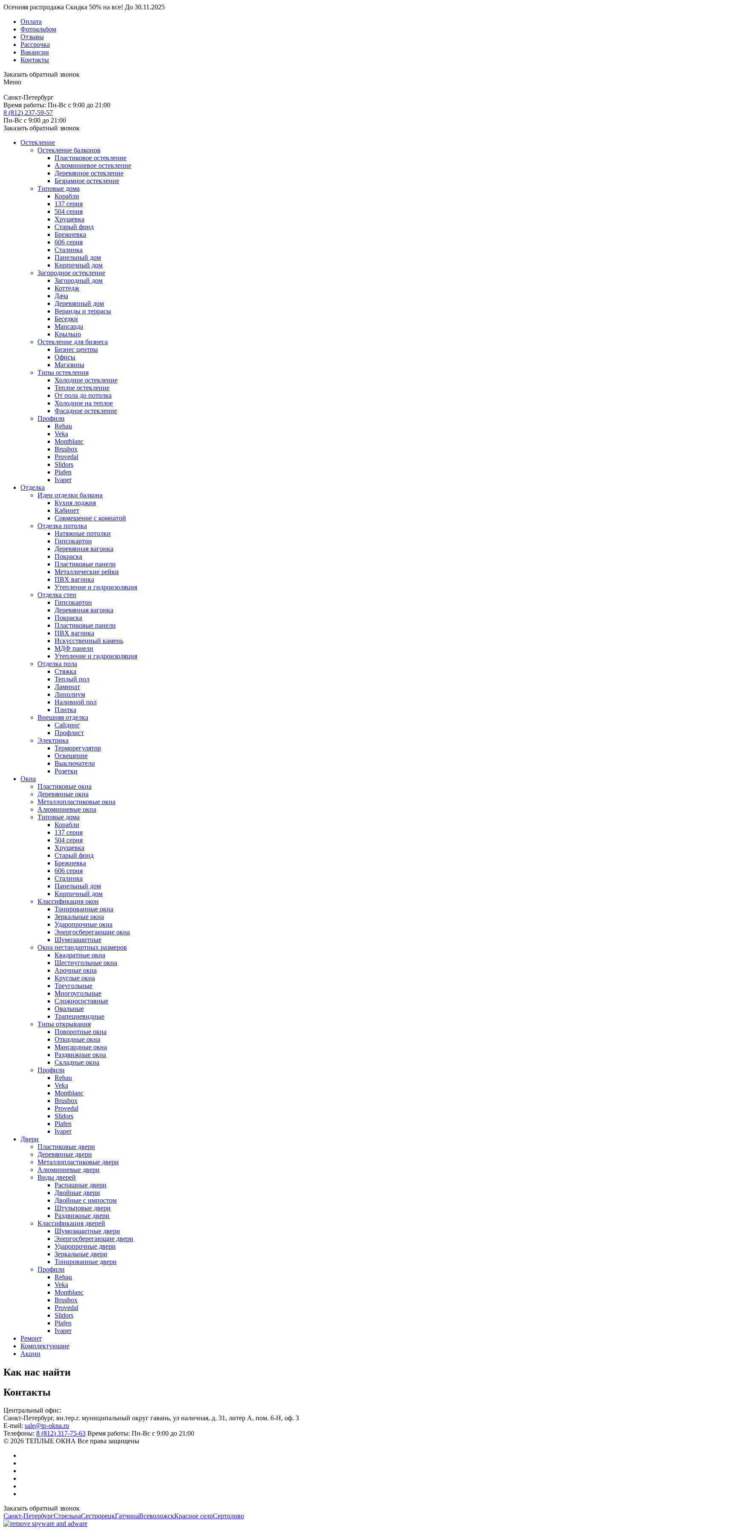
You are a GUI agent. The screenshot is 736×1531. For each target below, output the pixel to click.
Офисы (65, 357)
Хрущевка (69, 219)
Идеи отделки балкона (70, 495)
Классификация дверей (71, 1223)
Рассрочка (35, 44)
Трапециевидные (79, 1016)
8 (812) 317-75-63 (61, 1433)
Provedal (66, 456)
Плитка (65, 709)
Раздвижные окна (80, 1054)
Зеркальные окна (79, 916)
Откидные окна (77, 1039)
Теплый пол (72, 679)
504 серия (69, 211)
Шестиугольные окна (86, 962)
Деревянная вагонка (84, 548)
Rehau (63, 426)
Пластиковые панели (85, 564)
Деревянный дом (79, 303)
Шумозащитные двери (87, 1231)
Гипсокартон (73, 541)
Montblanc (69, 441)
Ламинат (67, 686)
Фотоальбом (38, 29)
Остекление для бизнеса (72, 341)
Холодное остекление (86, 380)
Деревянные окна (63, 794)
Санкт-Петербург (28, 1516)
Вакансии (34, 52)
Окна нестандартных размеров (82, 947)
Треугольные (73, 985)
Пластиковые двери (66, 1146)
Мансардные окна (81, 1047)
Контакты (34, 59)
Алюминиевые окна (66, 809)
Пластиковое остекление (90, 157)
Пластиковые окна (64, 786)
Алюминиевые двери (68, 1169)
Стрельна (67, 1516)
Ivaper (63, 479)
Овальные (69, 1008)
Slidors (64, 464)
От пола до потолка (83, 395)
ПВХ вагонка (74, 579)
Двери (29, 1139)
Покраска (68, 556)
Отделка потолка (62, 525)
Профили (51, 418)
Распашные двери (80, 1185)
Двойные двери (77, 1192)
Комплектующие (44, 1346)
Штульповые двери (83, 1208)
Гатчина (127, 1516)
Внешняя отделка (62, 717)
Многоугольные (78, 993)
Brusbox (66, 449)
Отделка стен (56, 594)
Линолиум (70, 694)
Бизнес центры (76, 349)
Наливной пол (76, 702)
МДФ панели (74, 648)
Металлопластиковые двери (78, 1162)
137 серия (69, 203)
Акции (30, 1353)
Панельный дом (78, 257)
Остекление (37, 142)
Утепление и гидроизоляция (96, 587)
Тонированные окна (84, 909)
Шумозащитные (78, 939)
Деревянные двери (64, 1154)
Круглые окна (75, 978)
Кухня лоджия (75, 502)
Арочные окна (76, 970)
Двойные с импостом (86, 1200)
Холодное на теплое (84, 403)
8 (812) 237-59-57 (28, 112)
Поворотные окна (80, 1031)
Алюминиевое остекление (93, 165)
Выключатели (75, 763)
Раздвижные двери (82, 1215)
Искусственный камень (89, 640)
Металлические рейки (87, 571)
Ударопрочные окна (83, 924)
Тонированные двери (86, 1261)
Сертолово (228, 1516)
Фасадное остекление (86, 410)
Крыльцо (68, 334)
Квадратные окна (80, 955)
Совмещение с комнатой (90, 518)
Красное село (193, 1516)
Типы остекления (63, 372)
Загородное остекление (71, 272)
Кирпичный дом (79, 265)
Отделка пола (57, 663)
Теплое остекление (82, 387)
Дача (61, 295)
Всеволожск (156, 1516)
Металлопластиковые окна (76, 801)
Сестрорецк (98, 1516)
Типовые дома (58, 188)
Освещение (71, 755)
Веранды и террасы (83, 311)
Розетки (66, 771)
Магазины (69, 364)
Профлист (69, 732)
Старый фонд (74, 226)
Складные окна (77, 1062)
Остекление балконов (69, 150)
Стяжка (65, 671)
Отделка (32, 487)
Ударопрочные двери (85, 1246)
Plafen (63, 472)
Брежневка (70, 234)
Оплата (31, 21)
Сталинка (69, 249)
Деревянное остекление (89, 173)
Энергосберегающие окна (92, 932)
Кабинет (67, 510)
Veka (61, 433)
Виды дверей (56, 1177)
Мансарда (69, 326)
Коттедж (67, 288)
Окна (28, 778)
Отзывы (32, 36)
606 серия (69, 242)
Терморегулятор (78, 748)
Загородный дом (79, 280)
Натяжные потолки (83, 533)
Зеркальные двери (81, 1254)
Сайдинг (67, 725)
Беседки (66, 318)
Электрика (53, 740)
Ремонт (31, 1338)
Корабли (67, 196)
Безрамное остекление (87, 180)
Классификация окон (68, 901)
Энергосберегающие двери (94, 1238)
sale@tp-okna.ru (47, 1425)
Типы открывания (64, 1024)
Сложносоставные (81, 1001)
